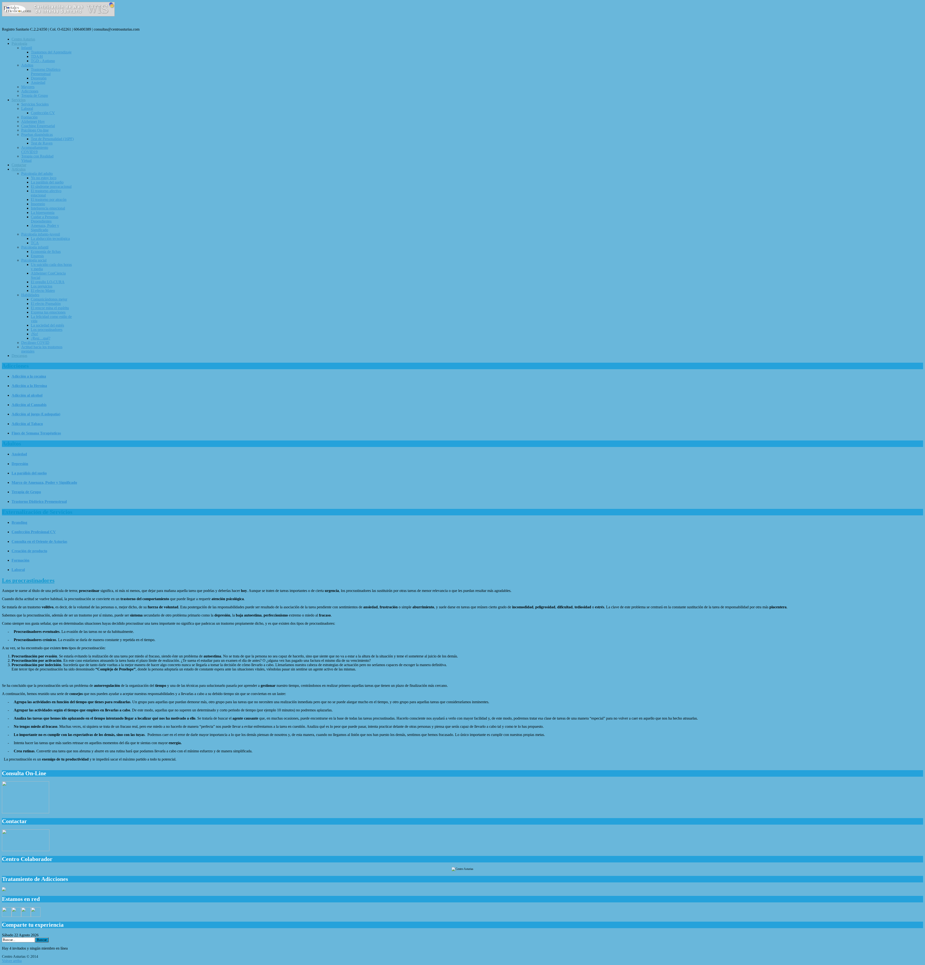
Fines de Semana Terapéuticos (36, 433)
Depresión (20, 464)
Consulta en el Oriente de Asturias (39, 541)
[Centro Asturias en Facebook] (7, 915)
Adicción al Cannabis (29, 405)
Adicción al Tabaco (27, 424)
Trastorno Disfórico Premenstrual (39, 501)
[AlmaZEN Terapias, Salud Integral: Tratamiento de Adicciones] (4, 890)
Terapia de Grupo (26, 492)
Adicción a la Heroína (29, 386)
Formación (20, 560)
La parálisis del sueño (29, 473)
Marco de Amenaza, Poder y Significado (44, 482)
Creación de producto (29, 551)
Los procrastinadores (28, 580)
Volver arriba (12, 961)
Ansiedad (19, 454)
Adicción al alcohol (27, 395)
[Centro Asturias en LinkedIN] (35, 915)
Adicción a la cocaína (29, 376)
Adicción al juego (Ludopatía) (36, 414)
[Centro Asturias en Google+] (26, 915)
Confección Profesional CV (34, 532)
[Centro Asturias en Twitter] (16, 915)
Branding (19, 522)
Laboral (18, 570)
